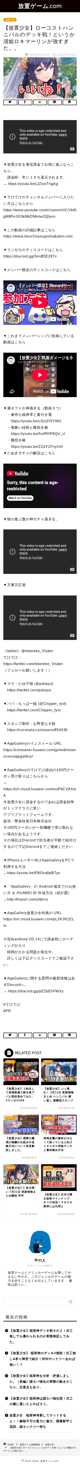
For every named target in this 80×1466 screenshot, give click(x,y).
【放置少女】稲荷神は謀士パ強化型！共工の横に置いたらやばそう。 (41, 1401)
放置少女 (10, 19)
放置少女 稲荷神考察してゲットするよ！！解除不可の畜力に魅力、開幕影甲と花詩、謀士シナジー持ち (41, 1421)
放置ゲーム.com (40, 5)
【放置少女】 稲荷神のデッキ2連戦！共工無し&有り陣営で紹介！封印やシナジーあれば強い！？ (43, 1358)
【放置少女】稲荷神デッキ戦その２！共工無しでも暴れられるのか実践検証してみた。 (41, 1336)
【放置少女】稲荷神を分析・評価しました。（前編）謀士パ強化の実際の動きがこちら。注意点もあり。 (41, 1381)
